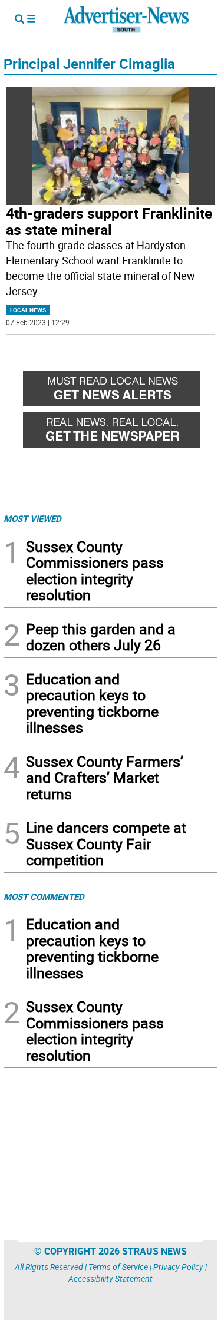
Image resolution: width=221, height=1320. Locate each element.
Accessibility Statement (110, 1278)
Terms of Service (118, 1266)
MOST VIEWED (32, 518)
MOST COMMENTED (44, 896)
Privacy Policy (178, 1266)
